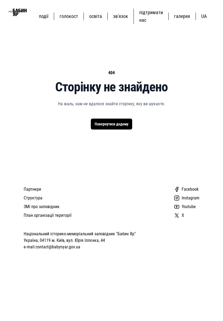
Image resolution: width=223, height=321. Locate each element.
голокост (69, 16)
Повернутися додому (111, 124)
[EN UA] (205, 16)
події (43, 16)
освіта (95, 16)
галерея (182, 16)
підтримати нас (151, 16)
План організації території (48, 215)
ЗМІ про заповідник (42, 206)
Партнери (32, 189)
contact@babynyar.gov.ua (58, 246)
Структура (33, 197)
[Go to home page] (18, 12)
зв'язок (120, 16)
